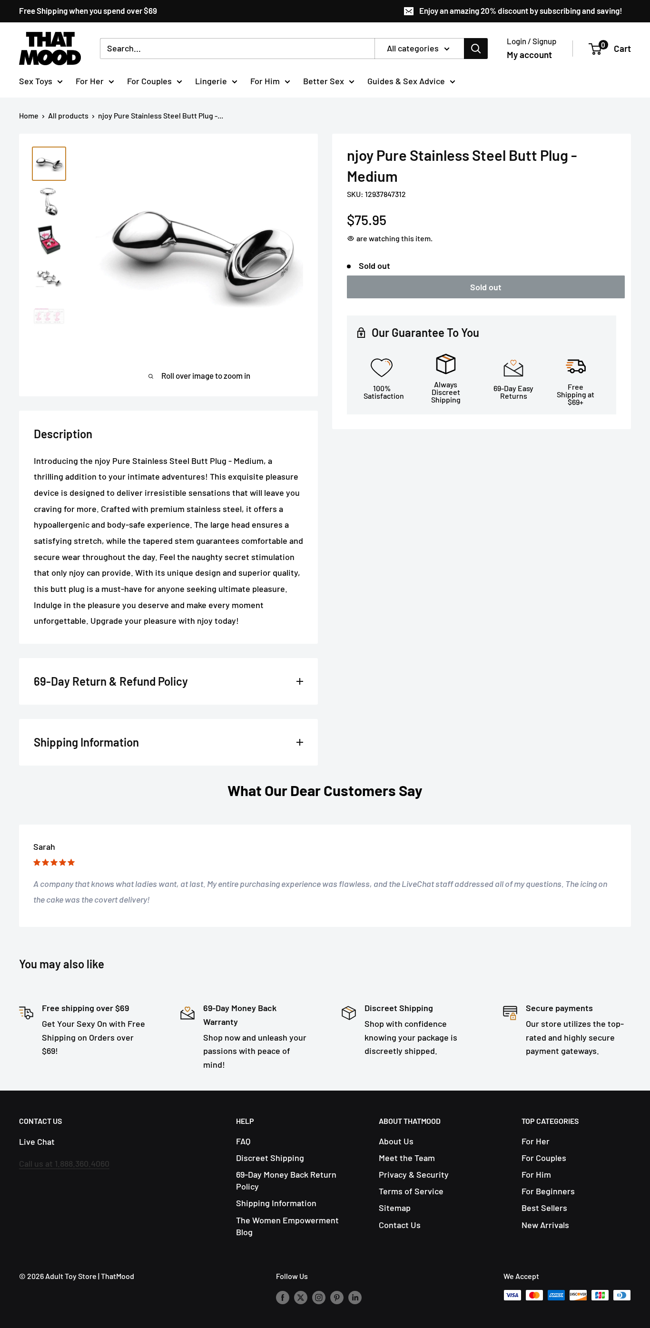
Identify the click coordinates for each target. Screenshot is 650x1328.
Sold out (486, 287)
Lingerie (211, 80)
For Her (90, 80)
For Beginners (548, 1191)
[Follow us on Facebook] (282, 1296)
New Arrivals (545, 1225)
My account (529, 54)
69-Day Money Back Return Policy (286, 1180)
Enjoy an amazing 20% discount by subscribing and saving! (520, 10)
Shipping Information (276, 1203)
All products (68, 115)
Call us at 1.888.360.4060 (64, 1163)
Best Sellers (544, 1207)
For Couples (149, 80)
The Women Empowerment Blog (287, 1226)
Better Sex (323, 80)
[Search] (476, 48)
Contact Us (400, 1225)
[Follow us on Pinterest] (337, 1296)
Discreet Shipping (270, 1157)
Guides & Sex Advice (406, 80)
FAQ (243, 1141)
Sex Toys (35, 80)
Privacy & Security (414, 1174)
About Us (396, 1141)
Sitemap (395, 1207)
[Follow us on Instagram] (318, 1296)
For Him (265, 80)
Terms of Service (411, 1191)
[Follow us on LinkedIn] (355, 1296)
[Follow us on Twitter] (300, 1296)
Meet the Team (407, 1157)
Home (29, 115)
